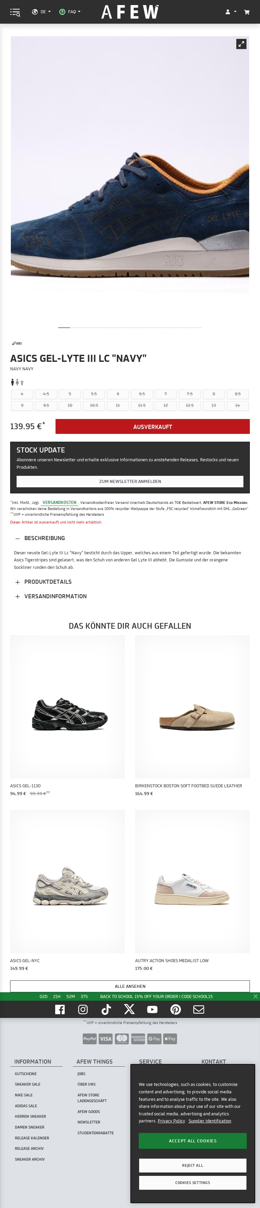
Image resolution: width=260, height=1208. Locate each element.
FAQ (72, 11)
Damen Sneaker (29, 1127)
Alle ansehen (130, 986)
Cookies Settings (192, 1182)
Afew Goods (89, 1111)
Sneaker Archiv (30, 1159)
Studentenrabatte (96, 1133)
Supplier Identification (210, 1120)
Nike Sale (23, 1095)
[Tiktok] (107, 1009)
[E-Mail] (199, 1009)
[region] (192, 1133)
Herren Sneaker (30, 1116)
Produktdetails (47, 581)
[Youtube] (153, 1009)
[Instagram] (84, 1009)
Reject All (192, 1165)
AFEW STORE (130, 12)
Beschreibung (44, 537)
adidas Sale (26, 1106)
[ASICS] (17, 343)
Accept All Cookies (193, 1140)
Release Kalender (32, 1138)
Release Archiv (29, 1148)
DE (43, 11)
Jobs (81, 1073)
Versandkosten (59, 502)
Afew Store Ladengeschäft (92, 1098)
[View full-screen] (241, 44)
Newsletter (89, 1122)
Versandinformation (55, 596)
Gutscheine (26, 1073)
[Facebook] (60, 1009)
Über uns (86, 1084)
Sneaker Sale (27, 1084)
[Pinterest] (176, 1009)
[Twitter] (130, 1009)
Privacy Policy (171, 1120)
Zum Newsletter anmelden (130, 481)
